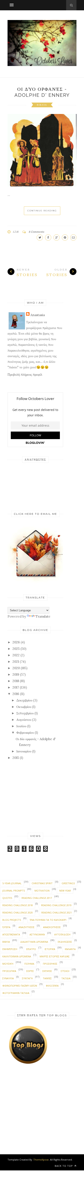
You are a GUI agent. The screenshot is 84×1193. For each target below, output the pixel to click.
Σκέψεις (47, 971)
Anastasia (37, 315)
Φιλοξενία (52, 985)
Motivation (42, 890)
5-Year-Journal (12, 883)
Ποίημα (29, 963)
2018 (15, 681)
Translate (43, 616)
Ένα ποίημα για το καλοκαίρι (48, 919)
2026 (16, 642)
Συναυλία (8, 978)
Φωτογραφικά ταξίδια (15, 993)
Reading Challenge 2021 (56, 912)
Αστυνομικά (37, 934)
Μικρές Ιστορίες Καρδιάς (55, 956)
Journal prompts (13, 890)
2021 (15, 662)
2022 (16, 655)
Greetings (68, 883)
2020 (16, 668)
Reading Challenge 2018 (17, 905)
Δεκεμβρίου (24, 700)
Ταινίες (47, 978)
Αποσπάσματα (11, 934)
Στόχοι (65, 971)
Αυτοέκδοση (62, 934)
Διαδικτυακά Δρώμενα (34, 941)
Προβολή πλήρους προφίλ (25, 374)
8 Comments (36, 231)
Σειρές (30, 971)
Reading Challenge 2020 (17, 912)
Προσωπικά (9, 971)
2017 (15, 687)
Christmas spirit (42, 883)
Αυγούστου (23, 720)
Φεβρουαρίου (25, 732)
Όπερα (6, 927)
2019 (15, 674)
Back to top (64, 1165)
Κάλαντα (70, 949)
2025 (16, 649)
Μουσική (7, 963)
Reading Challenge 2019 (56, 905)
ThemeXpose (41, 1159)
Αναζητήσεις (26, 927)
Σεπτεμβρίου (25, 713)
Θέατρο (31, 949)
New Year (65, 890)
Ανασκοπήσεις (52, 927)
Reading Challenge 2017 (37, 897)
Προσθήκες (50, 963)
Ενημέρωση (9, 949)
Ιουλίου (21, 726)
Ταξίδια (65, 978)
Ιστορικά (50, 949)
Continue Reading (42, 210)
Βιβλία (42, 104)
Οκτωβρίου (23, 707)
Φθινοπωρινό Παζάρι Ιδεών (19, 985)
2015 (15, 758)
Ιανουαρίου (23, 751)
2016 (15, 694)
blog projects (11, 919)
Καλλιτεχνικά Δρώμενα (16, 956)
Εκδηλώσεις (65, 941)
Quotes (7, 897)
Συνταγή (27, 978)
